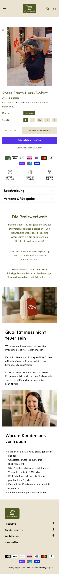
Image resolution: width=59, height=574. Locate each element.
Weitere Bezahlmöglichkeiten (29, 147)
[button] (4, 8)
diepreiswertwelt (23, 567)
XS (47, 120)
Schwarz (29, 113)
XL (39, 120)
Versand (20, 102)
